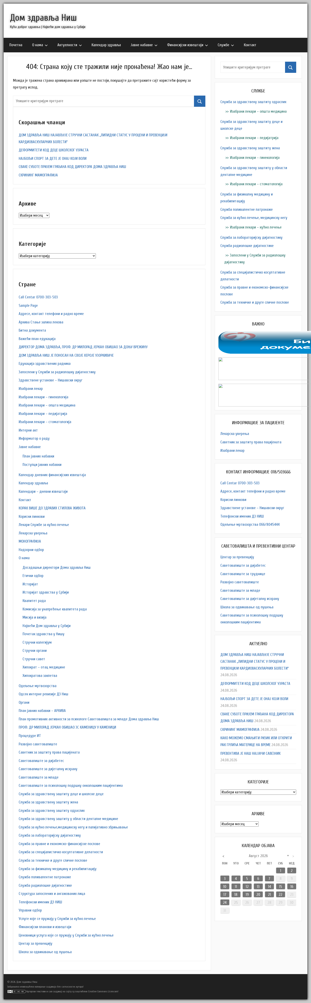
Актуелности (67, 45)
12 (247, 886)
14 (269, 886)
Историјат (30, 584)
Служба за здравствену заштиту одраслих (52, 810)
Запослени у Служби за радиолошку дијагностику (57, 372)
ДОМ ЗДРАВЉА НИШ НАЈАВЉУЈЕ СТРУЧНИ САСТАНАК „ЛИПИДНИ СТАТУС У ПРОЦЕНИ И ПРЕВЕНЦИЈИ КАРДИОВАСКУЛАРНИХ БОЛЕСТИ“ (254, 661)
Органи (24, 702)
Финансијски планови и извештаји (45, 927)
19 (247, 894)
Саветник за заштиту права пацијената (49, 752)
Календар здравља (106, 45)
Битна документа (32, 330)
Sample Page (28, 305)
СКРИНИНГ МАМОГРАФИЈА (38, 175)
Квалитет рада (34, 601)
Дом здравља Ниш (43, 18)
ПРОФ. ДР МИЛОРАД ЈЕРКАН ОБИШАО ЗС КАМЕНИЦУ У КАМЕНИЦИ (67, 727)
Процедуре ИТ (30, 736)
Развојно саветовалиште (38, 744)
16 (291, 886)
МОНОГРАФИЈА (30, 541)
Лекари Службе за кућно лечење (44, 525)
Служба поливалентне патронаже (45, 877)
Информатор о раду (34, 438)
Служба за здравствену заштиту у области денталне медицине (68, 819)
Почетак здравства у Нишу (43, 634)
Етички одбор (33, 576)
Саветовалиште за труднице (242, 574)
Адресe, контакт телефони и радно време (51, 314)
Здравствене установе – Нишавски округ (50, 380)
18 (235, 894)
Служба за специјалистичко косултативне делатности (61, 852)
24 (225, 902)
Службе (223, 45)
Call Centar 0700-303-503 (38, 297)
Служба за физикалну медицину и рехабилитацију (58, 869)
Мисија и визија (34, 617)
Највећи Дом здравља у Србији (47, 626)
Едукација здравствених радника (45, 363)
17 (224, 894)
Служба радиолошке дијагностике (45, 885)
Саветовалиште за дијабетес (41, 761)
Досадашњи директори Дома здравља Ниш (57, 567)
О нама (37, 45)
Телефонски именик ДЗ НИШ (40, 902)
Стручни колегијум (37, 642)
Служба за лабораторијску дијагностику (50, 835)
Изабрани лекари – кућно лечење (256, 227)
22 (280, 894)
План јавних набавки (38, 456)
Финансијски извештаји (185, 45)
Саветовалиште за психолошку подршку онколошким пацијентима (71, 785)
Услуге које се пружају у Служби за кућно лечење (57, 919)
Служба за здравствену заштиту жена (48, 802)
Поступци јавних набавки (42, 464)
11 (236, 886)
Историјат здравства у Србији (46, 592)
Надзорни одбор (31, 550)
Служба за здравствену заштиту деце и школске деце (61, 794)
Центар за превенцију (35, 943)
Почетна (15, 45)
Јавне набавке (142, 45)
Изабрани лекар (31, 388)
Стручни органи (35, 650)
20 (258, 894)
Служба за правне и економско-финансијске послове (59, 844)
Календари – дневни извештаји (43, 491)
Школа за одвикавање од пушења (45, 952)
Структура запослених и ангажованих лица (52, 893)
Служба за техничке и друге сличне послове (53, 860)
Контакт (250, 45)
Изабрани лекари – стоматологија (45, 422)
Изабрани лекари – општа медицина (47, 405)
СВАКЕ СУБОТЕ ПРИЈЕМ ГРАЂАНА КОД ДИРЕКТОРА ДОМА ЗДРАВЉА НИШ (72, 167)
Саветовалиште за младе (39, 777)
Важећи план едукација (37, 339)
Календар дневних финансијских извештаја (52, 475)
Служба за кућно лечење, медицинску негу (253, 218)
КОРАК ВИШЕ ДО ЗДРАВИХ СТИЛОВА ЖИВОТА (52, 508)
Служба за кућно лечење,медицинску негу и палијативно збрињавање (73, 827)
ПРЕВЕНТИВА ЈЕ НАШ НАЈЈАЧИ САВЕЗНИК (250, 753)
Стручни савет (34, 659)
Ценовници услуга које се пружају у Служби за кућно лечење (66, 935)
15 (280, 886)
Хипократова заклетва (40, 675)
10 (224, 886)
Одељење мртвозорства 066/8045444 (250, 524)
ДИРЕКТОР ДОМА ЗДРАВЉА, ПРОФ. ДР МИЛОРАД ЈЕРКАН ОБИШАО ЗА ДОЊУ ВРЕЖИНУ (83, 347)
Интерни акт (28, 430)
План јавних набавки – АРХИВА (42, 710)
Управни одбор (30, 910)
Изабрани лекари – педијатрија (43, 413)
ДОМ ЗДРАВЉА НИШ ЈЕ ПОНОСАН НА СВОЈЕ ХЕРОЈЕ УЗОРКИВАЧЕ (66, 355)
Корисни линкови (32, 516)
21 (269, 894)
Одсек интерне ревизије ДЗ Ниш (43, 694)
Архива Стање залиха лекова (41, 322)
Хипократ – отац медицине (44, 667)
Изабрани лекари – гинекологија (43, 397)
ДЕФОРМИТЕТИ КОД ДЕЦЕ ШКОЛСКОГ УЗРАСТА (54, 150)
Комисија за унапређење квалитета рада (55, 609)
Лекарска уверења (33, 533)
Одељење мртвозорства (37, 686)
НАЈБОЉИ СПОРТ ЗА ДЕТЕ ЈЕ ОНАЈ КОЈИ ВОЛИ (53, 158)
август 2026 (258, 856)
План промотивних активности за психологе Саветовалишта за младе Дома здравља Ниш (89, 719)
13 (258, 886)
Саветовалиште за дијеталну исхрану (48, 769)
